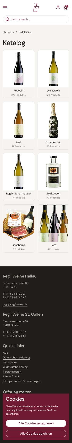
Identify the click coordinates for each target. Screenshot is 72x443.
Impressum (10, 362)
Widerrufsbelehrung (15, 367)
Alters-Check (11, 376)
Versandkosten (12, 371)
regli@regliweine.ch (15, 304)
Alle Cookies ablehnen (36, 433)
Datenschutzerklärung (16, 357)
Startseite (8, 32)
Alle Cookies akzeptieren (36, 423)
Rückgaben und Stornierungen (21, 381)
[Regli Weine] (36, 7)
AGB (5, 352)
